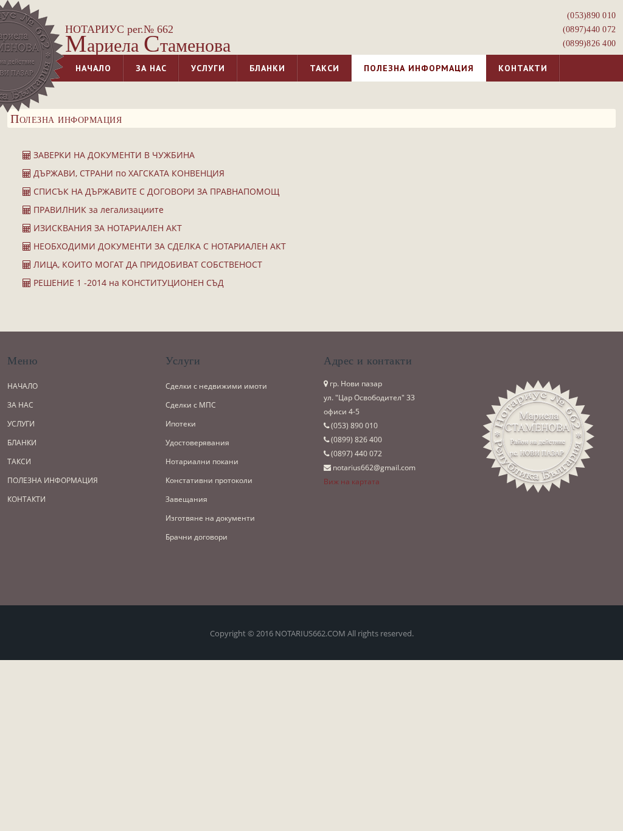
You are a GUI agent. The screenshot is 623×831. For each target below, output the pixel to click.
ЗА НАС (20, 405)
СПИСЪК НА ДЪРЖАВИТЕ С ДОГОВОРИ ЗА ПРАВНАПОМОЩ (155, 191)
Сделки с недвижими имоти (216, 386)
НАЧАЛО (22, 386)
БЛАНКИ (22, 442)
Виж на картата (352, 481)
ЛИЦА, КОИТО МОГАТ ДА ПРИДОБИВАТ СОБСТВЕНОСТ (146, 264)
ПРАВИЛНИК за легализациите (97, 209)
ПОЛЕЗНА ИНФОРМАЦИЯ (52, 480)
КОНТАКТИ (26, 499)
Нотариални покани (201, 461)
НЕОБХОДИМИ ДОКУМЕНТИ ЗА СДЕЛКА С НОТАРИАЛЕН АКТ (158, 246)
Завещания (186, 499)
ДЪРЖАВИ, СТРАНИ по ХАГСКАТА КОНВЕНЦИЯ (127, 173)
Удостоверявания (197, 442)
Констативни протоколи (208, 480)
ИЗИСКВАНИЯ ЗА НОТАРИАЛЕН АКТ (106, 228)
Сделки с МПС (190, 405)
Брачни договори (196, 537)
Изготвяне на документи (210, 518)
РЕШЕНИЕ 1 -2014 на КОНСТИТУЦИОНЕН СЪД (127, 282)
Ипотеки (180, 424)
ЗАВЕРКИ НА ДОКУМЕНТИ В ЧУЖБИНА (113, 155)
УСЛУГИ (21, 424)
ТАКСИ (19, 461)
